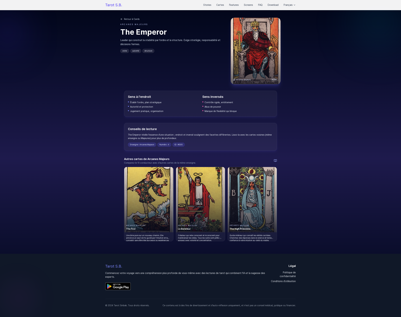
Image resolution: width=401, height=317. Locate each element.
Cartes (220, 4)
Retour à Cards (132, 19)
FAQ (260, 4)
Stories (207, 4)
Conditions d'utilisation (283, 281)
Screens (248, 4)
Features (234, 4)
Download (273, 4)
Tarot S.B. (113, 5)
